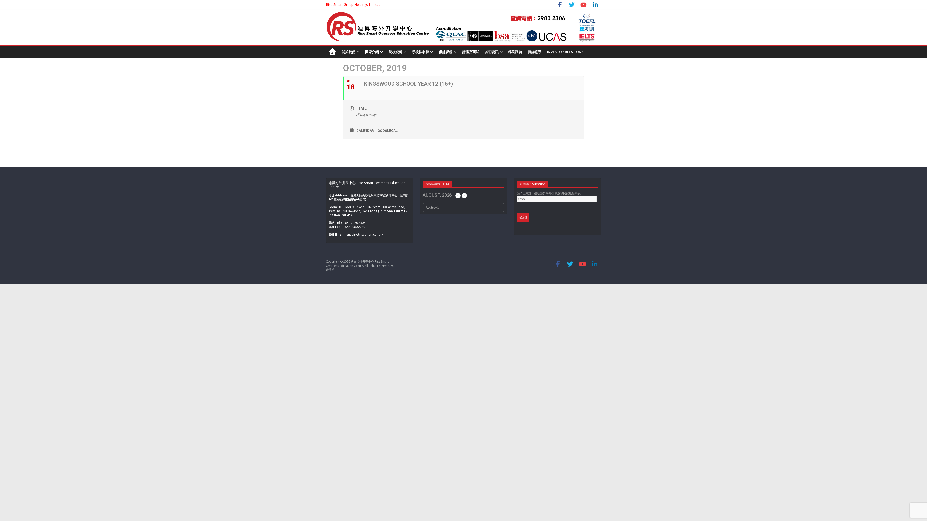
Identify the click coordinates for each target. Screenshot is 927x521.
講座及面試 (470, 51)
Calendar (365, 131)
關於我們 (348, 51)
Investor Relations (565, 51)
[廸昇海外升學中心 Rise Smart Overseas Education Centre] (461, 14)
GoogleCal (388, 131)
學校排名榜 (420, 51)
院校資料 (395, 51)
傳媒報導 (534, 51)
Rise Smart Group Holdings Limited (353, 4)
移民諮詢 (515, 51)
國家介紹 (372, 51)
